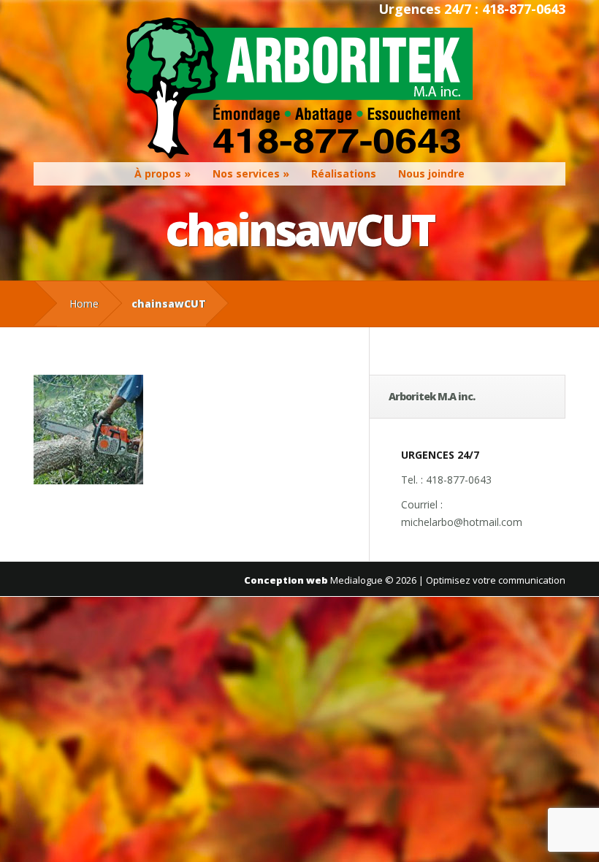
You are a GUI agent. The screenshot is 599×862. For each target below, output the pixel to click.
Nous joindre (431, 173)
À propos (157, 173)
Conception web (286, 580)
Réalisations (343, 173)
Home (84, 303)
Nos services (246, 173)
